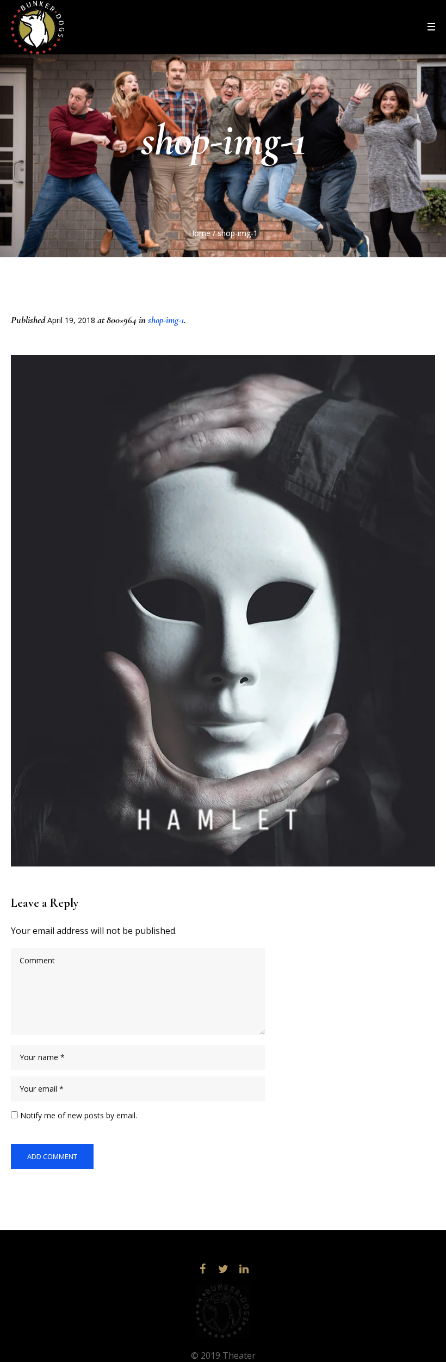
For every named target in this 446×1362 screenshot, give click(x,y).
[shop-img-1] (223, 610)
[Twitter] (223, 1269)
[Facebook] (202, 1269)
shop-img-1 (166, 320)
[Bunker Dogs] (223, 1311)
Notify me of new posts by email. (78, 1115)
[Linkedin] (243, 1269)
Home (199, 233)
